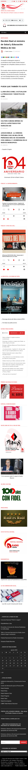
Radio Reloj (4, 690)
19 (10, 663)
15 (21, 660)
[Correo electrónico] (26, 1)
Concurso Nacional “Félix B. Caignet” (11, 620)
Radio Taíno (4, 698)
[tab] (5, 333)
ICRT (25, 765)
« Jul (2, 672)
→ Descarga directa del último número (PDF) (13, 319)
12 (10, 660)
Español (4, 149)
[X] (16, 1)
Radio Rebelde (5, 688)
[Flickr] (20, 1)
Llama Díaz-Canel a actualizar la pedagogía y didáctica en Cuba (13, 94)
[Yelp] (22, 1)
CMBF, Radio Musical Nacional (9, 703)
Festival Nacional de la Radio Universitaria (12, 638)
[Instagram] (18, 1)
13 (14, 660)
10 (2, 660)
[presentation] (5, 333)
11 (6, 660)
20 (14, 663)
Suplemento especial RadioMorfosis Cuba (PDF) (14, 579)
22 (21, 663)
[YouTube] (14, 1)
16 (25, 660)
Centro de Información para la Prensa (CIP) (12, 685)
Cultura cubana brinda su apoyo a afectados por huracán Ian (12, 123)
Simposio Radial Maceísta (8, 641)
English (10, 149)
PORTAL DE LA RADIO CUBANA (8, 10)
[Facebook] (12, 1)
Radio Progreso (5, 696)
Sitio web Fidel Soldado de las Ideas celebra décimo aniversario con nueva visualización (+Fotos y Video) (12, 370)
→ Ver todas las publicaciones (9, 322)
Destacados (4, 38)
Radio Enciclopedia (6, 701)
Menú (4, 32)
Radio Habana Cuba (6, 693)
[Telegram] (24, 1)
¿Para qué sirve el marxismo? (9, 374)
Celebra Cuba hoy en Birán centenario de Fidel (13, 360)
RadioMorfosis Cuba (6, 623)
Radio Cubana (9, 51)
